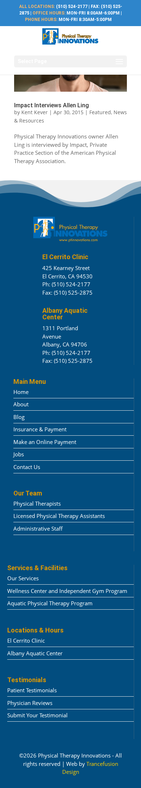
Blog (19, 416)
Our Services (23, 578)
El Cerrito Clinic (26, 640)
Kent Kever (34, 112)
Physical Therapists (37, 503)
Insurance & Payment (40, 429)
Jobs (18, 454)
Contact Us (26, 466)
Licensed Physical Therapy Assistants (59, 515)
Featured (100, 112)
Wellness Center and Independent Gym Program (67, 590)
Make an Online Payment (44, 441)
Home (21, 391)
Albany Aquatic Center (35, 653)
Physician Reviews (29, 702)
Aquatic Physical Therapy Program (50, 603)
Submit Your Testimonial (37, 715)
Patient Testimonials (32, 690)
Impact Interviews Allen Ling (51, 105)
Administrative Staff (38, 528)
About (21, 404)
